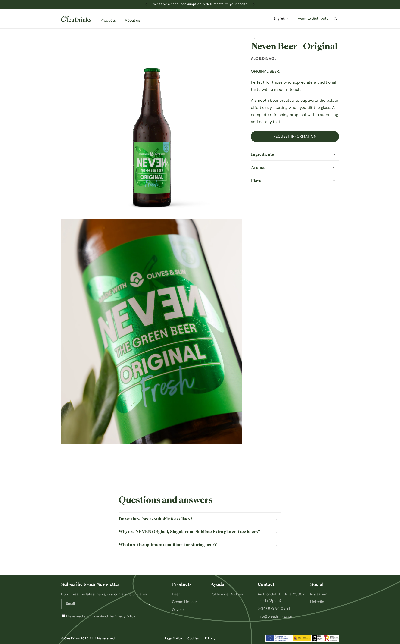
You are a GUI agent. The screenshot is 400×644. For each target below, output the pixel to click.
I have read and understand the (100, 616)
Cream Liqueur (184, 601)
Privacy (210, 638)
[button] (110, 20)
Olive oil (178, 609)
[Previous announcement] (146, 4)
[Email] (148, 604)
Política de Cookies (227, 594)
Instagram (318, 594)
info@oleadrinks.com (275, 616)
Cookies (193, 638)
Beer (176, 594)
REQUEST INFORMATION (294, 136)
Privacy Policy (125, 616)
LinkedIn (317, 601)
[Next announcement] (254, 4)
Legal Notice (173, 638)
